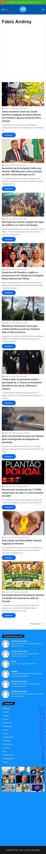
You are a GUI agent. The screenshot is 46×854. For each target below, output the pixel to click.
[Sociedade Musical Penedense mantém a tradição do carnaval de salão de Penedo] (23, 576)
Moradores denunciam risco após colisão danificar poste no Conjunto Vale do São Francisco (21, 329)
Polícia (5, 733)
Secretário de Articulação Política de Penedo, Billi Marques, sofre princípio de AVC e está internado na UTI (22, 171)
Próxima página (35, 624)
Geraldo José (7, 108)
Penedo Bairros (8, 755)
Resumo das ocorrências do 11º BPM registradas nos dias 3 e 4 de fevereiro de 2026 (22, 492)
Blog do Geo (7, 723)
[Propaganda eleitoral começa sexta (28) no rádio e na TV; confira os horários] (37, 788)
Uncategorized (8, 758)
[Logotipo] (23, 9)
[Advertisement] (23, 50)
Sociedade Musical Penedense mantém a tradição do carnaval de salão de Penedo (23, 598)
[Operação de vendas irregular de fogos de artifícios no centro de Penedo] (23, 205)
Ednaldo (14, 671)
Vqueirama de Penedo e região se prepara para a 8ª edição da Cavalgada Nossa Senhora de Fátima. (22, 275)
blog (4, 751)
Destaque (6, 708)
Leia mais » (9, 135)
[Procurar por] (43, 10)
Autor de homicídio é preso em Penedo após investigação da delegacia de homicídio (23, 439)
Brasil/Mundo (7, 726)
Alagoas (6, 715)
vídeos (5, 762)
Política (5, 719)
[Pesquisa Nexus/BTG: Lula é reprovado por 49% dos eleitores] (23, 779)
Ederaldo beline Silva (19, 691)
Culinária (6, 748)
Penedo (5, 712)
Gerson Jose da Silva (19, 641)
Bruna (13, 661)
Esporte (5, 730)
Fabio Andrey (8, 744)
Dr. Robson (7, 741)
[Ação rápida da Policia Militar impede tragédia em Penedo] (23, 523)
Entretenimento (8, 737)
